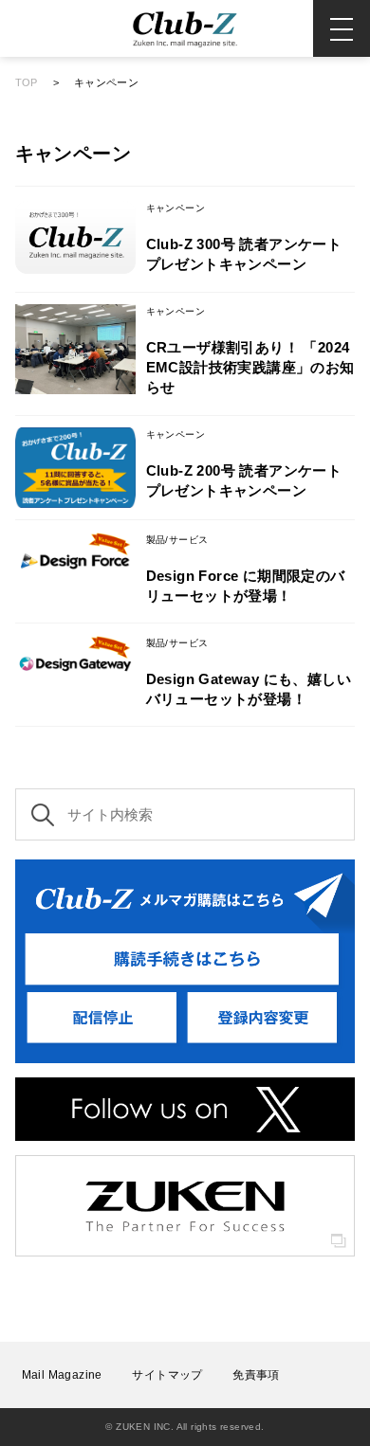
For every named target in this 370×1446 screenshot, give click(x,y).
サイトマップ (167, 1375)
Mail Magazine (62, 1375)
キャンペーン (106, 82)
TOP (26, 82)
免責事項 (256, 1375)
